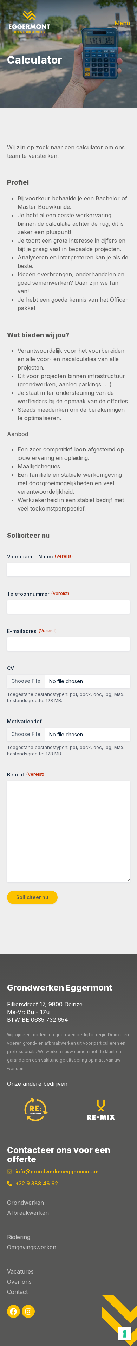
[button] (116, 23)
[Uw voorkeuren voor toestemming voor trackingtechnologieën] (124, 1333)
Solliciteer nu (32, 897)
